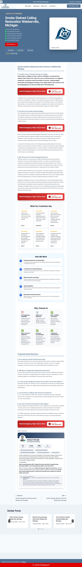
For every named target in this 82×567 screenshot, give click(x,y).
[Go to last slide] (9, 521)
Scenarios (36, 6)
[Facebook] (1, 2)
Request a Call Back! (75, 2)
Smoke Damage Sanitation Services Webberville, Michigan (56, 498)
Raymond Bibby (14, 521)
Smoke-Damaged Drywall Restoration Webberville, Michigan (26, 498)
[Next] (73, 521)
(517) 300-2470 (74, 6)
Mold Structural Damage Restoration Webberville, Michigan (40, 519)
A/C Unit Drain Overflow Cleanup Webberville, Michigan (63, 519)
